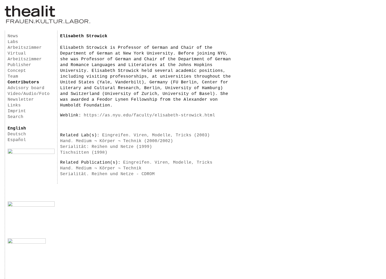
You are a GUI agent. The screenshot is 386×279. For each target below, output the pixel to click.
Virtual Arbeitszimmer (25, 56)
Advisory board (26, 88)
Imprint (17, 111)
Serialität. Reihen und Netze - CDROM (107, 174)
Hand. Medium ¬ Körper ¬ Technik (101, 168)
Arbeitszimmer (25, 47)
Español (17, 140)
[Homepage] (47, 22)
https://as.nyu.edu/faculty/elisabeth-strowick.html (149, 115)
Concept (17, 70)
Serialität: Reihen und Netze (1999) (106, 146)
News (13, 36)
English (17, 128)
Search (15, 117)
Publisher (19, 65)
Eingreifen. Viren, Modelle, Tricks (167, 162)
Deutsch (17, 134)
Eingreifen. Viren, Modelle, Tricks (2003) (156, 135)
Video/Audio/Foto (29, 94)
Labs (13, 42)
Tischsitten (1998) (83, 152)
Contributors (23, 82)
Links (14, 105)
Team (13, 76)
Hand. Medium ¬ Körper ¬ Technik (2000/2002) (116, 141)
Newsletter (21, 99)
